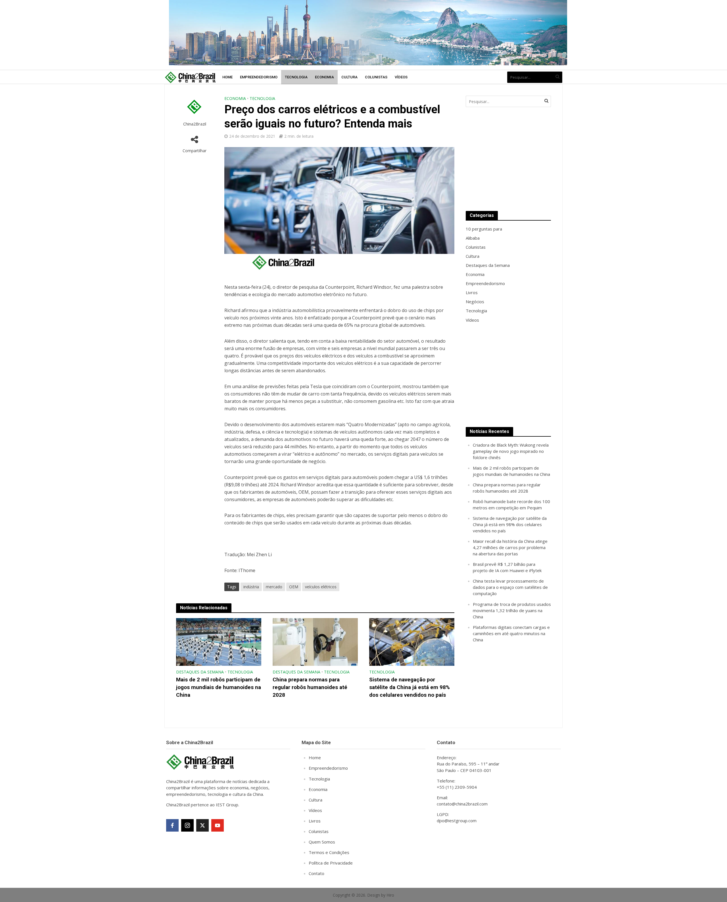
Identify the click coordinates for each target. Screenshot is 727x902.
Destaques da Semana (200, 672)
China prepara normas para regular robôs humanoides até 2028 (310, 687)
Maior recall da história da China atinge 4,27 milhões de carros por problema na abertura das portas (510, 547)
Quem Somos (322, 842)
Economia (324, 77)
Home (227, 77)
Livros (315, 821)
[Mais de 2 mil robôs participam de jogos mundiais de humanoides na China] (218, 641)
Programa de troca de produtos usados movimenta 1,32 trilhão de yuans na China (512, 610)
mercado (274, 586)
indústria (251, 586)
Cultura (349, 77)
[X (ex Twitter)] (202, 825)
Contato (316, 873)
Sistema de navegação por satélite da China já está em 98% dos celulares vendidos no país (409, 687)
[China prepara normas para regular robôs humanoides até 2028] (315, 641)
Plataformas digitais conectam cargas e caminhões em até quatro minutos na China (511, 633)
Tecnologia (296, 77)
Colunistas (376, 77)
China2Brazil (194, 124)
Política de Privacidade (331, 863)
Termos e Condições (329, 852)
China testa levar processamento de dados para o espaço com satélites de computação (510, 587)
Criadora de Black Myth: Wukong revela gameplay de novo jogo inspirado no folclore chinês (511, 451)
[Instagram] (187, 825)
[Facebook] (172, 825)
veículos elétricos (321, 586)
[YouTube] (217, 825)
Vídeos (401, 77)
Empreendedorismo (258, 77)
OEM (293, 586)
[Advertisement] (508, 159)
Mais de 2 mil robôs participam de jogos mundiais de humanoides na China (218, 687)
